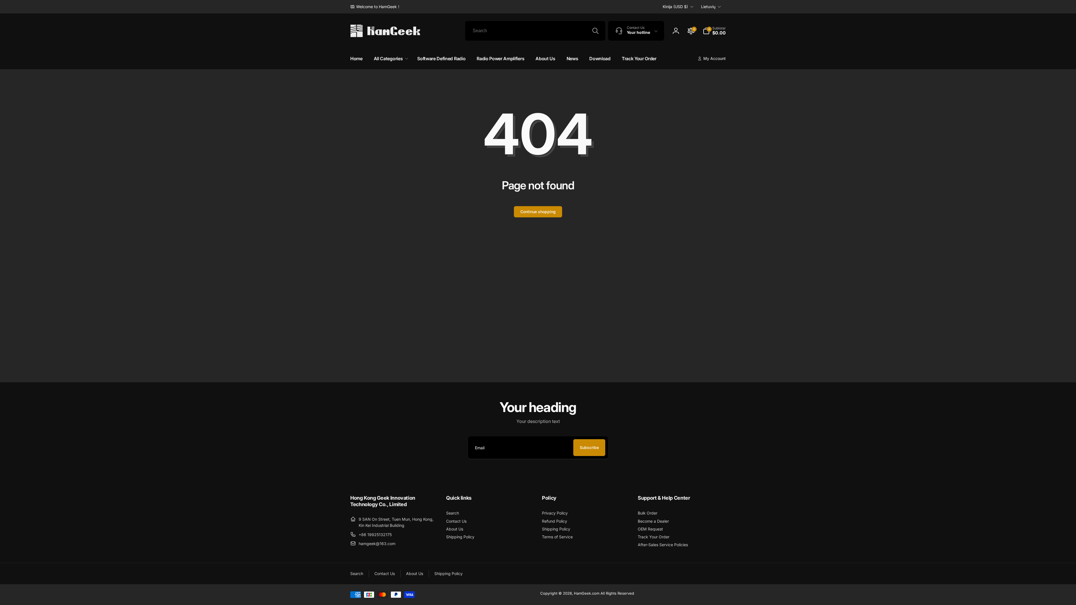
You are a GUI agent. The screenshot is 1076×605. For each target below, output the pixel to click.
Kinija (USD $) (675, 6)
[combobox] (535, 31)
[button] (714, 31)
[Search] (595, 30)
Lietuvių (708, 6)
